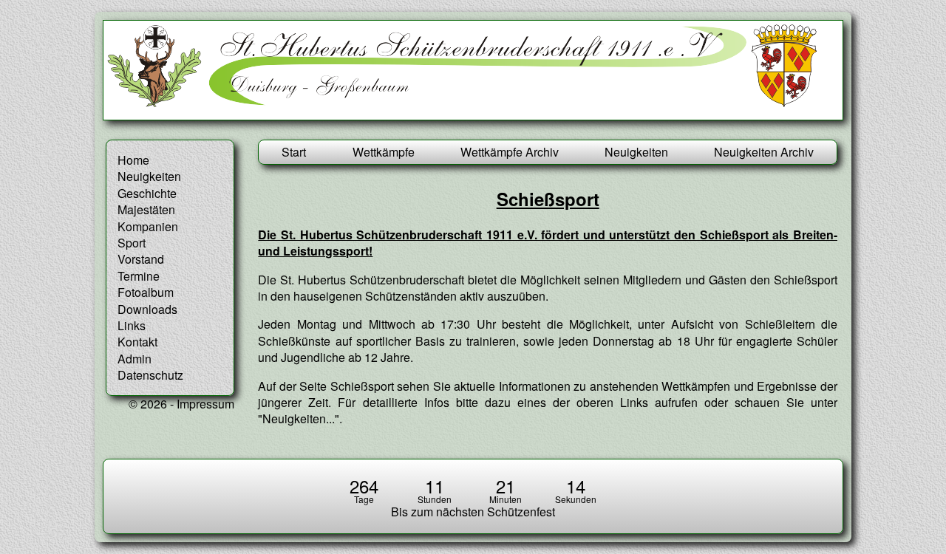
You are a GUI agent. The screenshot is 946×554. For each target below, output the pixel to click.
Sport (132, 242)
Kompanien (148, 226)
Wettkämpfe (384, 151)
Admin (135, 358)
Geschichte (147, 193)
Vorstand (141, 258)
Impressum (205, 403)
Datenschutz (150, 374)
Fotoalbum (146, 292)
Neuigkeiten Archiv (764, 151)
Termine (139, 275)
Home (133, 159)
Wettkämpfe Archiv (509, 151)
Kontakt (137, 341)
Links (132, 325)
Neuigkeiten (636, 151)
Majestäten (146, 209)
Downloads (147, 309)
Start (294, 151)
